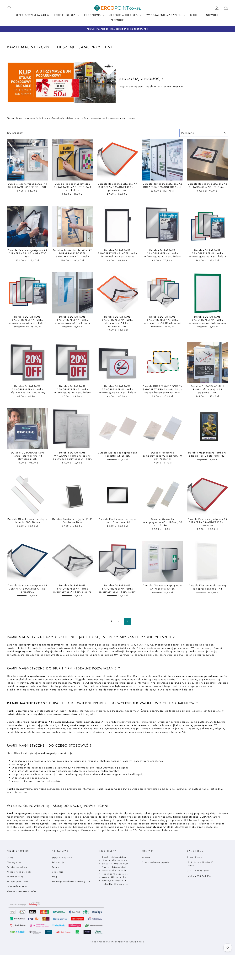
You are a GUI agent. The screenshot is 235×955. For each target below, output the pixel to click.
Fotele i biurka (65, 15)
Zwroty (55, 867)
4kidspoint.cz (118, 856)
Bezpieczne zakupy (17, 867)
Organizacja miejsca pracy (66, 118)
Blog (54, 876)
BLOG (194, 15)
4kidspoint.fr (119, 870)
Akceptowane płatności (19, 871)
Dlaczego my (14, 862)
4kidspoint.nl (121, 883)
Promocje (117, 20)
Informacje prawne (17, 886)
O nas (10, 857)
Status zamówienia (62, 857)
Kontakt (146, 857)
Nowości (213, 15)
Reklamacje (58, 862)
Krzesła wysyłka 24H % (32, 15)
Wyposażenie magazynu (164, 15)
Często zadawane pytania (155, 862)
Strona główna (15, 118)
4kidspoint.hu (118, 877)
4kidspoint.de (119, 860)
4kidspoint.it (119, 880)
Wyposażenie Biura (37, 118)
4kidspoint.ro (120, 873)
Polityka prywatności (18, 881)
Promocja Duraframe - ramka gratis (71, 881)
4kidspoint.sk (121, 863)
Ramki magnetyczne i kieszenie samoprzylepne (109, 118)
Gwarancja (57, 871)
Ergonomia (93, 15)
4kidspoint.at (119, 866)
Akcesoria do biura (124, 15)
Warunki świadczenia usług (21, 890)
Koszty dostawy (15, 876)
